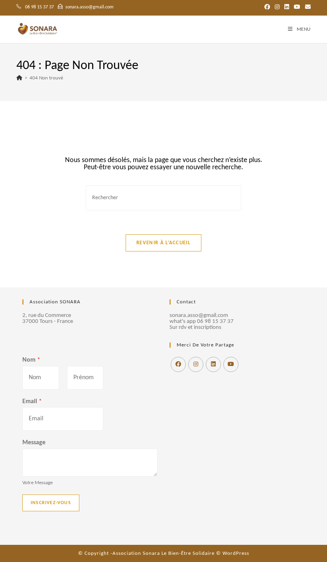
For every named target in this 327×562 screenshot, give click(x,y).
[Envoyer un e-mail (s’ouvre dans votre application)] (307, 8)
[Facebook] (178, 364)
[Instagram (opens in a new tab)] (277, 8)
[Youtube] (230, 364)
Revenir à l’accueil (163, 242)
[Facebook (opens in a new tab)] (267, 8)
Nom (31, 360)
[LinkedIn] (213, 364)
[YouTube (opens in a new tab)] (297, 8)
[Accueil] (19, 78)
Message (33, 442)
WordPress (236, 553)
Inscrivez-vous (51, 503)
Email (32, 401)
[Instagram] (195, 364)
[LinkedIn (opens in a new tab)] (287, 8)
